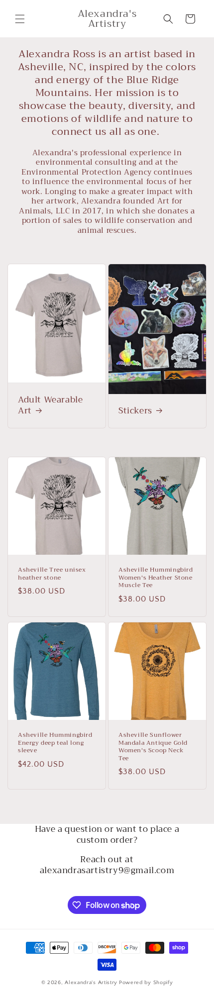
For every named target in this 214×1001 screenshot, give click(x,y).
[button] (20, 19)
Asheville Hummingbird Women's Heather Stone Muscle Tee (155, 578)
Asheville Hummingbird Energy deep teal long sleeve (55, 743)
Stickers (135, 410)
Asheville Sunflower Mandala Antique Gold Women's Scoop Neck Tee (153, 746)
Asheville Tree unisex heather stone (52, 574)
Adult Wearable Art (50, 405)
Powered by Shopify (146, 983)
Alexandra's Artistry (91, 983)
